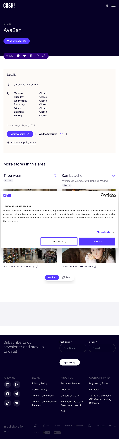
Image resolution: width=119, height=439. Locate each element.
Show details (103, 232)
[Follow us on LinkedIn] (7, 384)
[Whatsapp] (37, 56)
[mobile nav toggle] (114, 5)
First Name (65, 342)
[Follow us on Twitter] (16, 393)
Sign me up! (69, 362)
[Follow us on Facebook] (7, 393)
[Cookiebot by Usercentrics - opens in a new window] (103, 195)
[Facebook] (18, 56)
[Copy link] (43, 56)
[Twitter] (24, 56)
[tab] (52, 277)
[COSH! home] (9, 5)
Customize (57, 241)
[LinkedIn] (31, 56)
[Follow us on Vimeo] (16, 403)
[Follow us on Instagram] (16, 384)
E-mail (93, 342)
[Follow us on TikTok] (7, 403)
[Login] (107, 5)
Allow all (97, 241)
